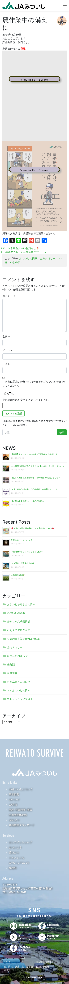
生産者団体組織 (18, 814)
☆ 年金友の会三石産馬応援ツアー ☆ (23, 252)
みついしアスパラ (19, 862)
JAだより (14, 820)
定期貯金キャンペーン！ (21, 540)
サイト (6, 364)
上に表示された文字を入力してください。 (26, 399)
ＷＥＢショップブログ (20, 698)
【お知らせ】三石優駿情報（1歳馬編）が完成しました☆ (35, 477)
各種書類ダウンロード (21, 825)
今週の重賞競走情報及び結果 (23, 638)
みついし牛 (15, 847)
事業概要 (14, 794)
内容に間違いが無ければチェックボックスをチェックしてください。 (34, 383)
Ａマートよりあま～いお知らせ (18, 248)
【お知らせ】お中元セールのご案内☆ (27, 501)
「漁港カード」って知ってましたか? (27, 551)
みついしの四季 (28, 258)
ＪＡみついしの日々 (18, 690)
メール (7, 350)
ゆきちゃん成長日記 (18, 621)
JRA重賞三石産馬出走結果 (22, 563)
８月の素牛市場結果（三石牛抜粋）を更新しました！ (34, 489)
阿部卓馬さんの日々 (18, 681)
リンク (7, 961)
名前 (6, 336)
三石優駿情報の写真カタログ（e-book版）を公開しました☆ (37, 466)
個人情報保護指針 (45, 961)
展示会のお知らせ (17, 655)
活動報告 (12, 673)
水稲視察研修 (17, 575)
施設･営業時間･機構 (20, 809)
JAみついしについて (21, 789)
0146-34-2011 (17, 892)
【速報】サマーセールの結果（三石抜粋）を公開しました (36, 454)
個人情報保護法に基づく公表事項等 (18, 968)
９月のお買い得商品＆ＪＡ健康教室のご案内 (32, 528)
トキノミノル (16, 857)
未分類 (11, 664)
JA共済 (13, 804)
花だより (14, 852)
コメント (8, 295)
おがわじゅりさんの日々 (21, 604)
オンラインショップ (20, 842)
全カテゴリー (47, 258)
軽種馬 (13, 867)
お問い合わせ (42, 966)
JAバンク (14, 799)
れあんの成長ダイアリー (21, 630)
